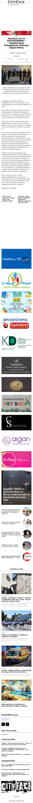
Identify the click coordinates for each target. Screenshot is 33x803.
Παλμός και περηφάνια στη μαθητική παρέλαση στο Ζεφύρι (15, 635)
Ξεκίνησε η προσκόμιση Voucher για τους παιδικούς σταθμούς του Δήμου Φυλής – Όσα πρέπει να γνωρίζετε (11, 511)
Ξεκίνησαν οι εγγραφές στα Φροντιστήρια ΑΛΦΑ (16, 769)
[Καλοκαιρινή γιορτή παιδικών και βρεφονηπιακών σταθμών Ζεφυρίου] (16, 690)
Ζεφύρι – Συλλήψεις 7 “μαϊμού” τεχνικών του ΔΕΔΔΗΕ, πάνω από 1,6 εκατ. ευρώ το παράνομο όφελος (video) (16, 599)
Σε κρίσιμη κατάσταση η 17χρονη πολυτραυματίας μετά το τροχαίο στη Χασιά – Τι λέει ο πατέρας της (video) (11, 534)
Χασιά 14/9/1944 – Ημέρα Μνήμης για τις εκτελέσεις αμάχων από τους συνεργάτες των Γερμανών (15, 774)
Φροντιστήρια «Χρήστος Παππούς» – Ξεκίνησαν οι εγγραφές (11, 523)
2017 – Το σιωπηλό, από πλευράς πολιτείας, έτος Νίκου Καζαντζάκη (16, 765)
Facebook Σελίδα (6, 718)
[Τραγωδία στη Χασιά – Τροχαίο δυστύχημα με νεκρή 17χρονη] (26, 545)
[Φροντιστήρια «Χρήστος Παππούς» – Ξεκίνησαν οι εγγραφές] (26, 522)
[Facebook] (3, 724)
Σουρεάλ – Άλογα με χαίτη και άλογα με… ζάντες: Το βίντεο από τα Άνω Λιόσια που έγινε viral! (16, 494)
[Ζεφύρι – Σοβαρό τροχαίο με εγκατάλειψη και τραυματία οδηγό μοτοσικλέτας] (16, 656)
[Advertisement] (16, 14)
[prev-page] (26, 473)
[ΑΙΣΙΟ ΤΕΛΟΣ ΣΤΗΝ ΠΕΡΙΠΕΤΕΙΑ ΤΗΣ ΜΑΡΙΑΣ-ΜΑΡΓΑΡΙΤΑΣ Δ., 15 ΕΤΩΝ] (26, 556)
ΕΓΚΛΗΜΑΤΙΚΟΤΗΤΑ (7, 595)
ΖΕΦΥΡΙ (16, 36)
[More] (26, 59)
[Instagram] (7, 724)
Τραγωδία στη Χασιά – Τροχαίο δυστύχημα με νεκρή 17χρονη (10, 545)
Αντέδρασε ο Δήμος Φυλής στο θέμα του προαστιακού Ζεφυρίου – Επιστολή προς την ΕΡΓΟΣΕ (24, 199)
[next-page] (29, 473)
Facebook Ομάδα (5, 720)
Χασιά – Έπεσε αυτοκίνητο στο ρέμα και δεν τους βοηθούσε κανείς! (8, 199)
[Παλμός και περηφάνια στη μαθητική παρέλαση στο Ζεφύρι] (16, 620)
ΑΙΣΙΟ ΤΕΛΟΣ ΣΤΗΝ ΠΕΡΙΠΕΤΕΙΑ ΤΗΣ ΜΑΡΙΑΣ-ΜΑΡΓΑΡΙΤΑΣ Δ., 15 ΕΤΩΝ (11, 557)
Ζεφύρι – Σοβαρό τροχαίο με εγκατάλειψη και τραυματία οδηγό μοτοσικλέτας (16, 671)
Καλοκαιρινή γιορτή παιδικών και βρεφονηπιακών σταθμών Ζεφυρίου (14, 705)
